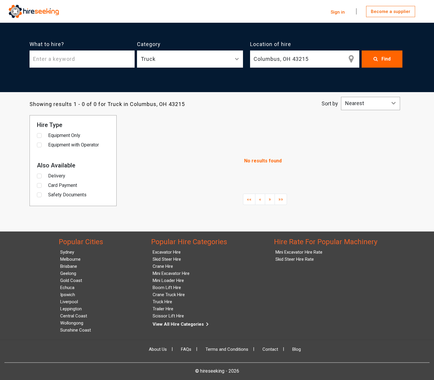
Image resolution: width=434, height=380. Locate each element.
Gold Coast (71, 280)
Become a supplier (390, 11)
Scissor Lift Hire (168, 316)
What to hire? (47, 44)
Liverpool (69, 301)
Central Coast (73, 316)
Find (385, 59)
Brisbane (68, 266)
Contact (270, 349)
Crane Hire (163, 266)
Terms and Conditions (226, 349)
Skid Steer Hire (167, 259)
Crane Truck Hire (169, 294)
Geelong (68, 273)
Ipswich (67, 294)
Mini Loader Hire (168, 280)
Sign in (338, 12)
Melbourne (70, 259)
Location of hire (270, 44)
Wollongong (71, 323)
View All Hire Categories (182, 324)
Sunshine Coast (75, 330)
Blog (296, 349)
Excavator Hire (167, 252)
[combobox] (304, 59)
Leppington (71, 308)
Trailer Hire (163, 308)
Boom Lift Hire (167, 287)
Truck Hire (162, 301)
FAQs (186, 349)
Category (149, 44)
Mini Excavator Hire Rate (298, 252)
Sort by (330, 103)
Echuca (67, 287)
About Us (158, 349)
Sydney (67, 252)
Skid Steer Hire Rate (294, 259)
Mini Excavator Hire (171, 273)
